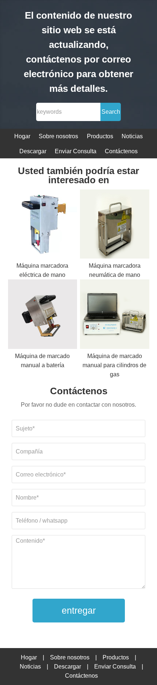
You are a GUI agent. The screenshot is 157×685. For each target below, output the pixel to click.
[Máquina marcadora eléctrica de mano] (42, 225)
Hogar (22, 136)
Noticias (132, 136)
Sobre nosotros (58, 136)
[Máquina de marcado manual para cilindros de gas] (114, 315)
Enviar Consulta (75, 151)
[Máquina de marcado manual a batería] (42, 315)
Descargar (32, 151)
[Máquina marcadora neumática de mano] (114, 225)
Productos (100, 136)
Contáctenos (121, 151)
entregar (79, 610)
